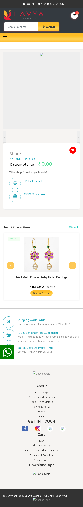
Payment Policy (41, 406)
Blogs (41, 411)
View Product (42, 293)
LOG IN (29, 3)
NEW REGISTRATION (52, 3)
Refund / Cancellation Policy (41, 450)
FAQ (41, 440)
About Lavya (41, 392)
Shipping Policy (41, 445)
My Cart (77, 13)
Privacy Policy (41, 459)
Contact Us (41, 416)
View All (74, 227)
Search (50, 26)
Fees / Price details (41, 401)
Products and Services (41, 397)
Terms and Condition (41, 455)
